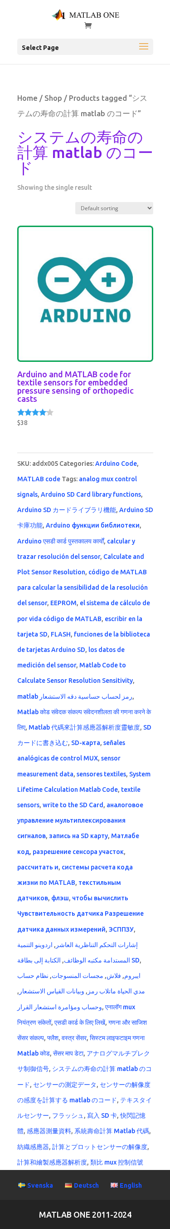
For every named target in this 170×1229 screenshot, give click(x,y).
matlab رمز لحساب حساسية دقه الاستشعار (74, 696)
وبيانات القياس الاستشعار (51, 991)
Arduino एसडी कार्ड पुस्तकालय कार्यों (60, 541)
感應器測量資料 (49, 1131)
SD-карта (85, 742)
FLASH (61, 634)
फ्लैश (52, 1037)
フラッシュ (68, 1115)
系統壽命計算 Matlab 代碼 (111, 1131)
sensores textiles (101, 774)
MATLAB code (38, 479)
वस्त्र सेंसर (74, 1037)
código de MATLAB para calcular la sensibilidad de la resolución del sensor (82, 587)
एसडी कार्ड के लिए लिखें (79, 1022)
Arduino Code (116, 463)
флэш (60, 898)
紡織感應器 (33, 1146)
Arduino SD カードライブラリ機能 (66, 509)
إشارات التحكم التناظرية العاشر (97, 944)
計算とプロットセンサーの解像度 (99, 1146)
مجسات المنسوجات (77, 975)
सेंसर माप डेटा (68, 1053)
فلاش (114, 975)
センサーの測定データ (65, 1084)
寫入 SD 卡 (102, 1115)
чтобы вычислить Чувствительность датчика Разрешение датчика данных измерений (80, 913)
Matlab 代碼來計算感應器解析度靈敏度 (84, 727)
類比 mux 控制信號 (116, 1162)
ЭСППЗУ (121, 929)
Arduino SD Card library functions (91, 494)
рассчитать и (37, 867)
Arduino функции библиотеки (93, 525)
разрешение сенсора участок (78, 851)
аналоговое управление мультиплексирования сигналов (80, 820)
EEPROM (63, 603)
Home (27, 98)
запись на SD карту (78, 835)
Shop (53, 98)
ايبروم (132, 975)
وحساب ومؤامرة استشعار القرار (59, 1007)
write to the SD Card (73, 805)
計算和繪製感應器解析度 (52, 1162)
